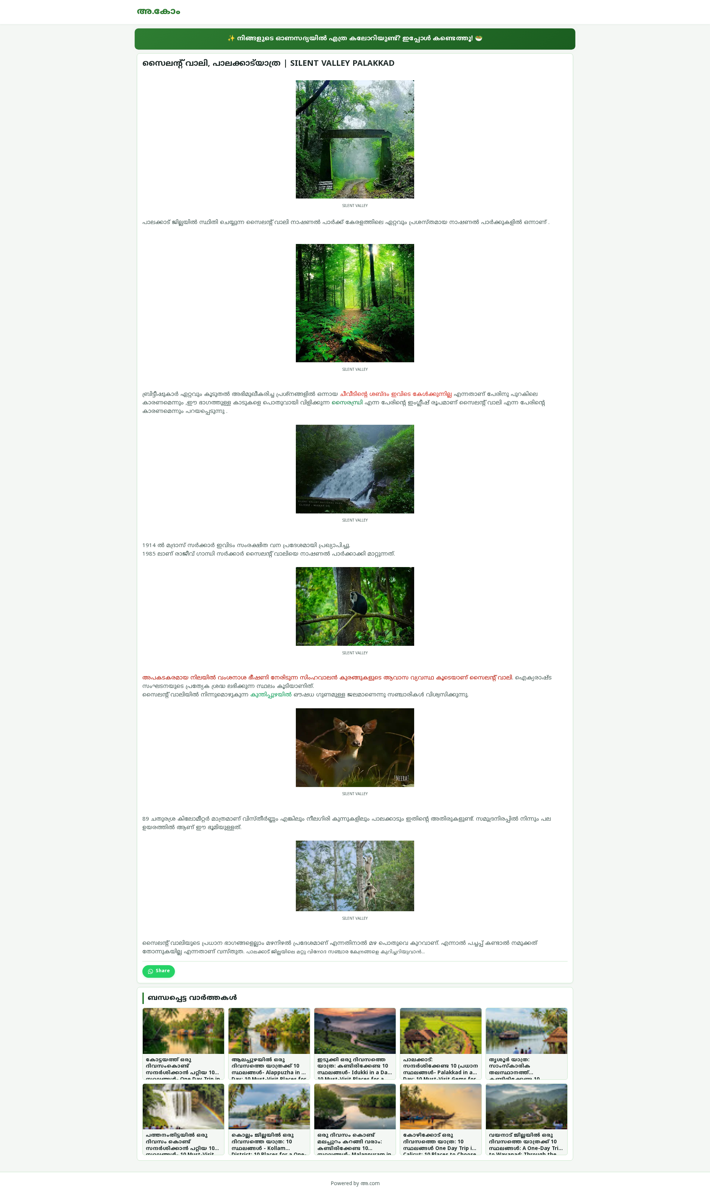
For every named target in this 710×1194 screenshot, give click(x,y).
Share (163, 971)
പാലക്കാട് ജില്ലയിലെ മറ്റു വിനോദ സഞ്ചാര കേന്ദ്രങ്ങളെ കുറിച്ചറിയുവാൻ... (335, 952)
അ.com (370, 1184)
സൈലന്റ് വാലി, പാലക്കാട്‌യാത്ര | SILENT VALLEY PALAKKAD (268, 64)
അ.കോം (158, 11)
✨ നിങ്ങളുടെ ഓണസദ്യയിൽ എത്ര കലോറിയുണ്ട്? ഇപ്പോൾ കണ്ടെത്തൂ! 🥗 (355, 39)
